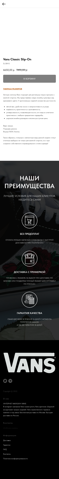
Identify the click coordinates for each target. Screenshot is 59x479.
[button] (12, 89)
